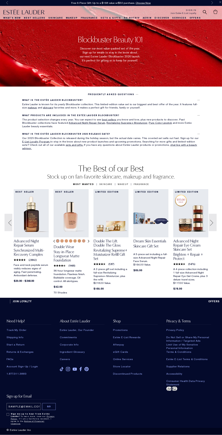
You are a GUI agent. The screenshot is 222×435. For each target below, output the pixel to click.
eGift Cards (120, 352)
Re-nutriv (132, 17)
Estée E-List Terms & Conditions (187, 359)
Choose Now (143, 3)
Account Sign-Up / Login (22, 366)
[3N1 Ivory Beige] (57, 241)
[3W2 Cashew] (79, 241)
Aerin (147, 17)
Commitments (68, 337)
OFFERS (214, 301)
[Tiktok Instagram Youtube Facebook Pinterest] (82, 368)
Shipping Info (15, 337)
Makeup (72, 17)
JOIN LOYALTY (22, 301)
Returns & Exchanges (20, 352)
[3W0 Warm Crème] (66, 241)
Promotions (120, 330)
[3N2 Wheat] (62, 241)
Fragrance (89, 17)
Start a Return (16, 344)
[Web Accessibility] (188, 388)
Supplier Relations (178, 366)
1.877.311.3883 (17, 373)
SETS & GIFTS (111, 17)
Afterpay (118, 344)
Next (212, 2)
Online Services (123, 359)
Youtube (75, 369)
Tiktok (61, 369)
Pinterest (86, 369)
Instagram (68, 369)
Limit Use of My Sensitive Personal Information (182, 344)
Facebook (80, 369)
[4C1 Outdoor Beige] (84, 241)
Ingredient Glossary (72, 352)
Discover (162, 17)
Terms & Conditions (178, 352)
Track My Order (17, 330)
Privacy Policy (175, 330)
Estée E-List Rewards (126, 337)
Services (179, 17)
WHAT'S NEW (12, 17)
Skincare (55, 17)
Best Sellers (34, 17)
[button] (111, 94)
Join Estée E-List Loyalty (183, 13)
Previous (7, 2)
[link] (31, 249)
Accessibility (174, 373)
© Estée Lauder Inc (19, 430)
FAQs (10, 359)
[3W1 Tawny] (70, 241)
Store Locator (122, 366)
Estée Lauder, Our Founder (77, 330)
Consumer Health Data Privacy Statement (185, 381)
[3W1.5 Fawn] (75, 241)
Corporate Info (69, 344)
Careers (65, 359)
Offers (195, 17)
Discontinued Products (127, 373)
